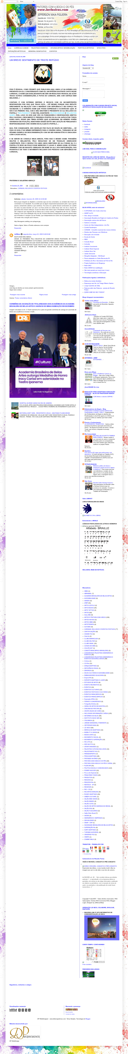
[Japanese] (92, 852)
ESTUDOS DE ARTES (91, 682)
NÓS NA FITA (88, 744)
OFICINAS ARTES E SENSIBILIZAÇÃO (62, 48)
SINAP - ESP (88, 822)
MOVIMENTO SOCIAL (91, 737)
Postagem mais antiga (69, 294)
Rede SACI (87, 265)
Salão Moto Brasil (89, 813)
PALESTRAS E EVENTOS (39, 48)
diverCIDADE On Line (92, 387)
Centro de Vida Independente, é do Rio (96, 225)
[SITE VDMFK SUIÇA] (110, 201)
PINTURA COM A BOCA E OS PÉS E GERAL (98, 763)
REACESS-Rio (88, 782)
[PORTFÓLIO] (99, 192)
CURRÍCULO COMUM (21, 48)
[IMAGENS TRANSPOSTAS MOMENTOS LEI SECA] (101, 940)
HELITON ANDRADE (57, 113)
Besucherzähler (69, 1012)
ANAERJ (87, 600)
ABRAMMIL (88, 593)
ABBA (86, 591)
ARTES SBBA (88, 622)
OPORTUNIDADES (90, 746)
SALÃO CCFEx (89, 803)
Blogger (88, 1019)
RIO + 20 (87, 789)
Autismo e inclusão (90, 222)
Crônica (86, 661)
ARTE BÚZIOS (89, 608)
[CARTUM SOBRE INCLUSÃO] (99, 866)
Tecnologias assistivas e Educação (95, 272)
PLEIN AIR (87, 765)
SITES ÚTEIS (101, 48)
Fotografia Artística (90, 704)
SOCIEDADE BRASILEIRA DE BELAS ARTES (98, 825)
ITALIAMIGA (88, 720)
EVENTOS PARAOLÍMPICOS (93, 696)
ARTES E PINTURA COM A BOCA (95, 617)
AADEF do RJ (88, 213)
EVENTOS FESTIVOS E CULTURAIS (96, 692)
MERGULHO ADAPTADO (92, 730)
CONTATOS (53, 51)
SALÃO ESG (88, 808)
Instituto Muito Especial (91, 249)
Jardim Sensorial (89, 253)
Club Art (86, 636)
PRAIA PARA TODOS (91, 775)
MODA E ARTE (89, 735)
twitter (86, 127)
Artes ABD (87, 615)
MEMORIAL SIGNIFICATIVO (37, 51)
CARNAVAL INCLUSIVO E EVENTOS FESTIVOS (32, 188)
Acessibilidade (90, 329)
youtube (86, 131)
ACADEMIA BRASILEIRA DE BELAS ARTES (98, 596)
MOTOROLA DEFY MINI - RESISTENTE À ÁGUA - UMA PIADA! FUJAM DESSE (45, 413)
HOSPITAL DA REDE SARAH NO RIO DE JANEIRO (36, 403)
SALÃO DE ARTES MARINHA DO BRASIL (97, 806)
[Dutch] (108, 849)
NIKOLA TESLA (98, 345)
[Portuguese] (88, 852)
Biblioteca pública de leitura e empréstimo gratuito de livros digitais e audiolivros (104, 467)
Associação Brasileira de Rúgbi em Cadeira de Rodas (101, 218)
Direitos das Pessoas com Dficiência (95, 232)
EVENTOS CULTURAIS (91, 689)
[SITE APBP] (100, 201)
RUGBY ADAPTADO (90, 794)
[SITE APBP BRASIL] (88, 201)
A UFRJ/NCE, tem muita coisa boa (95, 211)
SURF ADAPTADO (90, 830)
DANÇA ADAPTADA (90, 666)
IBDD (86, 239)
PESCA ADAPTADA (90, 756)
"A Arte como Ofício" (92, 300)
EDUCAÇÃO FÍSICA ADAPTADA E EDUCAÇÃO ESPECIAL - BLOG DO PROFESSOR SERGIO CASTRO (100, 393)
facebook (87, 124)
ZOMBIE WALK (89, 839)
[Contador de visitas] (72, 1010)
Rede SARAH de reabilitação (93, 268)
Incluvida (87, 244)
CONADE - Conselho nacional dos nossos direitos (100, 230)
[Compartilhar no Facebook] (36, 186)
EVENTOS (87, 687)
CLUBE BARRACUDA (91, 638)
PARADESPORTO (90, 754)
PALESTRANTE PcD (90, 751)
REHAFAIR (87, 787)
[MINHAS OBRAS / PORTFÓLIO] (88, 184)
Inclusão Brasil (89, 242)
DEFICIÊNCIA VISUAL (91, 668)
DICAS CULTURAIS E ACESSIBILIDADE (97, 673)
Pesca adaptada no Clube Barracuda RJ (97, 258)
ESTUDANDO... (98, 359)
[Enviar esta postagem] (26, 185)
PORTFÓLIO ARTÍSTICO (86, 48)
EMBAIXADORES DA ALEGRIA (94, 675)
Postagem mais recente (17, 294)
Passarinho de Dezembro (100, 302)
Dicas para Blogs (90, 372)
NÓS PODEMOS (24, 113)
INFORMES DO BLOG (91, 716)
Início (9, 48)
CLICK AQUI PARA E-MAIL (101, 152)
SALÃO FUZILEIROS (91, 811)
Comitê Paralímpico (90, 227)
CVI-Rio (86, 663)
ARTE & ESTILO (89, 605)
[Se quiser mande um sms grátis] (91, 144)
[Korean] (96, 852)
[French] (92, 849)
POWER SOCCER (90, 770)
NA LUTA (87, 742)
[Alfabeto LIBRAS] (91, 515)
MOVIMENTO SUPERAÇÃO (93, 739)
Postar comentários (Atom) (23, 298)
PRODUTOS (88, 777)
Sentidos (88, 451)
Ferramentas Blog (87, 854)
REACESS (87, 780)
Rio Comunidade (90, 434)
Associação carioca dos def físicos (95, 220)
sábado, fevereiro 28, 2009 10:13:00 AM (34, 199)
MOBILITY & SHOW (90, 732)
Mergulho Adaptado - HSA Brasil (94, 256)
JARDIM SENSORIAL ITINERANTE (95, 723)
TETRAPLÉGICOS (90, 464)
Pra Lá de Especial (90, 773)
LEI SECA (87, 727)
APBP (86, 603)
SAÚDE (86, 815)
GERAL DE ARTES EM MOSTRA (94, 706)
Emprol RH (87, 677)
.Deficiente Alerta (90, 315)
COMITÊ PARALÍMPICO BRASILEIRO (96, 650)
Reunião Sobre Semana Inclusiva (103, 482)
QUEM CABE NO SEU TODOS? (94, 292)
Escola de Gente (89, 237)
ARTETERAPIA (89, 624)
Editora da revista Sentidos (92, 281)
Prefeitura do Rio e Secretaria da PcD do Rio (98, 261)
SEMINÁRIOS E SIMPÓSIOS (93, 818)
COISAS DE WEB (89, 646)
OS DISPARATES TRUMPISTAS (94, 424)
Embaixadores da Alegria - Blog (95, 409)
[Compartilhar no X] (34, 186)
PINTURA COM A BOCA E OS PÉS (95, 761)
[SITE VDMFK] (90, 203)
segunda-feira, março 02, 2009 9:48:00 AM (36, 234)
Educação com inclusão (91, 234)
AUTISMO (87, 627)
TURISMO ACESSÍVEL (91, 832)
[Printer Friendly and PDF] (115, 59)
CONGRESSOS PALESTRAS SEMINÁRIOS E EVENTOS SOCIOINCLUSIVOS (98, 658)
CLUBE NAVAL (89, 643)
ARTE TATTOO (89, 610)
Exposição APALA (89, 699)
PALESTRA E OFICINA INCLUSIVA (95, 749)
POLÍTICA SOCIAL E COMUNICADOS (96, 768)
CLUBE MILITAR (89, 641)
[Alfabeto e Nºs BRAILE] (97, 564)
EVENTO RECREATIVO (91, 685)
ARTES (86, 612)
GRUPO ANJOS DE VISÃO (92, 711)
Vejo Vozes (88, 481)
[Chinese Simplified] (105, 852)
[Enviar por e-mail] (30, 186)
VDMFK (86, 837)
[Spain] (100, 849)
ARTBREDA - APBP (91, 358)
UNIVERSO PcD (89, 834)
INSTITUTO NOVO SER (92, 718)
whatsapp (87, 134)
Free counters (86, 964)
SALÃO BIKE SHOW (90, 799)
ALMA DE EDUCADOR (92, 344)
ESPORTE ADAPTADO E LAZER (94, 680)
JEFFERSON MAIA (90, 725)
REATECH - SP (89, 784)
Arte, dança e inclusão (91, 215)
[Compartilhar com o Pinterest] (38, 186)
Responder (17, 228)
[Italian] (104, 849)
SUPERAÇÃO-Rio (90, 827)
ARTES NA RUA (89, 619)
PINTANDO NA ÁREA (91, 758)
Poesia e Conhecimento (93, 422)
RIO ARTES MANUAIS (91, 792)
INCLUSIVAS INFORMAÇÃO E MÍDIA (96, 713)
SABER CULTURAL (90, 796)
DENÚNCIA (88, 670)
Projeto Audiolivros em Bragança (94, 263)
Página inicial (43, 294)
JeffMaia (17, 234)
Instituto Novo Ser (90, 251)
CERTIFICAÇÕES (90, 631)
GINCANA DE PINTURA (91, 708)
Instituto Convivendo (90, 246)
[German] (96, 849)
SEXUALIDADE (89, 820)
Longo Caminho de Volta (92, 286)
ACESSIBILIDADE (90, 598)
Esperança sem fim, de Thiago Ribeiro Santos (98, 283)
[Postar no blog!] (32, 186)
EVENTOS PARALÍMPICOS (93, 694)
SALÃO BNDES (89, 801)
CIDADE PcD (88, 634)
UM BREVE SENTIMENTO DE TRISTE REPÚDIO (34, 60)
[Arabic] (101, 852)
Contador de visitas (70, 1014)
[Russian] (84, 852)
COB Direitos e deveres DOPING (103, 396)
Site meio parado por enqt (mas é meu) (96, 270)
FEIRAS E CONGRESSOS (92, 701)
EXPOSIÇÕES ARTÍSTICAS (17, 51)
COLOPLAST (88, 648)
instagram (87, 129)
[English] (86, 849)
